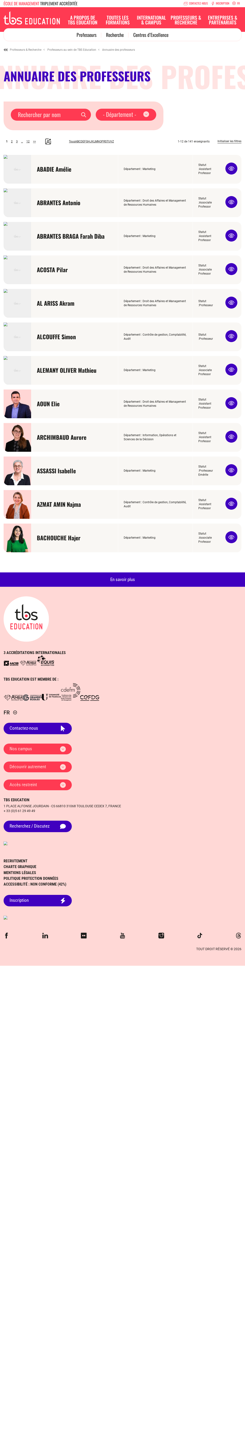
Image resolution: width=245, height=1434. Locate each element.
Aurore (61, 437)
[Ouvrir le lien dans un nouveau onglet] (11, 663)
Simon (56, 336)
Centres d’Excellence (150, 34)
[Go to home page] (26, 619)
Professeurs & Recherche (186, 20)
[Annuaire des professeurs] (32, 17)
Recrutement (16, 861)
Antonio (58, 202)
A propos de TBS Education (82, 20)
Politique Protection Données (31, 878)
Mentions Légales (20, 872)
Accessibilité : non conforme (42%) (35, 884)
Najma (59, 504)
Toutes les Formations (118, 20)
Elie (48, 403)
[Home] (5, 50)
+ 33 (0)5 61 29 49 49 (19, 811)
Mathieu (66, 370)
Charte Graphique (20, 866)
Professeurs (86, 34)
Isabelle (56, 470)
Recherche (115, 34)
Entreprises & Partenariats (222, 20)
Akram (55, 303)
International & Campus (151, 20)
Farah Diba (71, 236)
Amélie (54, 169)
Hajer (58, 537)
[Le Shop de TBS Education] (122, 918)
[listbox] (126, 115)
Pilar (52, 269)
